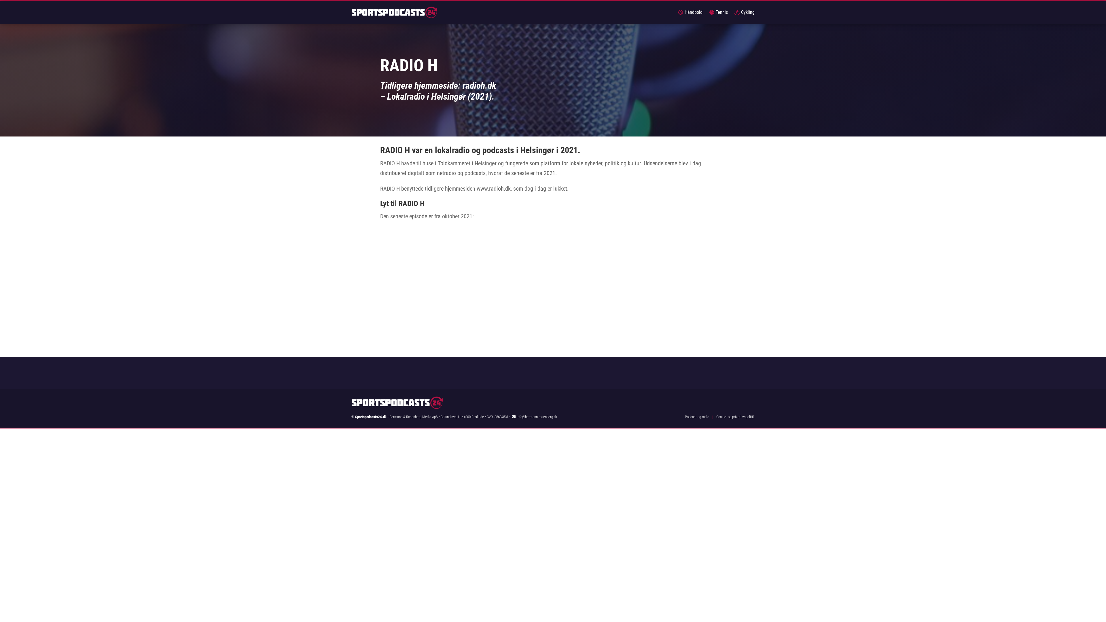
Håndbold (692, 12)
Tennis (721, 12)
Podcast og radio (697, 417)
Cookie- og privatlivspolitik (735, 417)
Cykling (747, 12)
